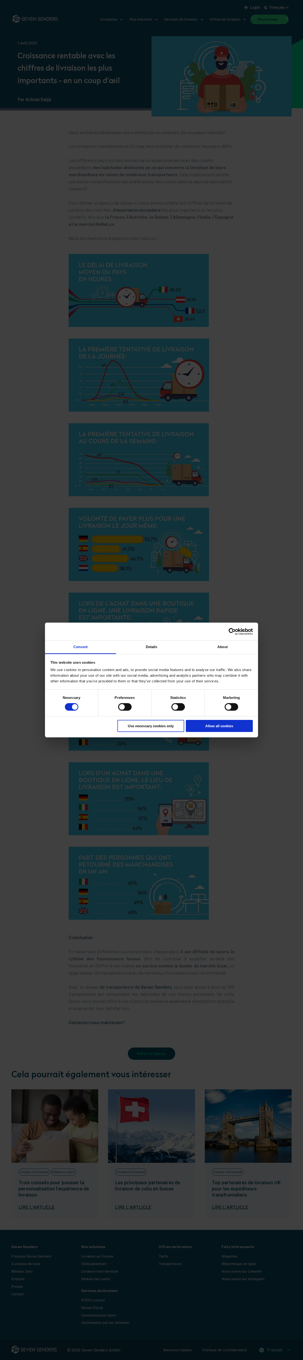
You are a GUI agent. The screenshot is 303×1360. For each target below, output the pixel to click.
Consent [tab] (80, 647)
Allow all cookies (219, 726)
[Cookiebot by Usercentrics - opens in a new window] (232, 631)
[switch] (125, 707)
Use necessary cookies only (151, 726)
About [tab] (222, 647)
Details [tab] (151, 647)
